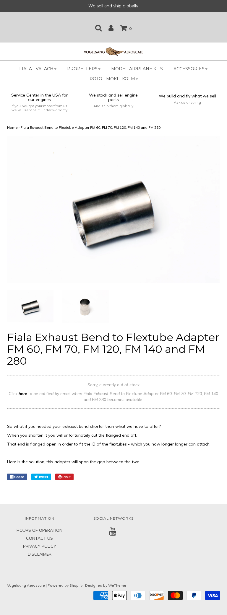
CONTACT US (39, 538)
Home (12, 127)
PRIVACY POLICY (39, 546)
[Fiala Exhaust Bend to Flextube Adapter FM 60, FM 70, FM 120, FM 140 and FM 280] (30, 306)
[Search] (98, 27)
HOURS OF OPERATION (39, 530)
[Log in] (111, 27)
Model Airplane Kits (137, 68)
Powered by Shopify (65, 585)
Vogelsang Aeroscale (26, 585)
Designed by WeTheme (105, 585)
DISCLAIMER (39, 554)
